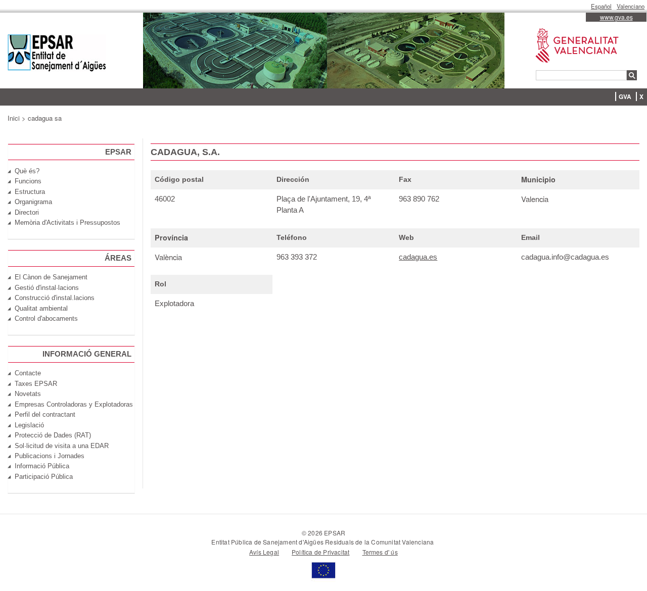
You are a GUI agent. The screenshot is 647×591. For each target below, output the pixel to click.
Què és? (27, 171)
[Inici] (57, 54)
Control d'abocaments (46, 318)
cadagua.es (418, 257)
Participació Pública (44, 476)
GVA (625, 96)
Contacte (28, 373)
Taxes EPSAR (36, 383)
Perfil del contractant (45, 414)
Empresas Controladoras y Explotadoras (74, 404)
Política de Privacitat (320, 552)
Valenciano (630, 6)
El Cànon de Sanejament (51, 277)
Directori (27, 212)
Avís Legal (264, 552)
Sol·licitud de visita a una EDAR (62, 446)
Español (601, 6)
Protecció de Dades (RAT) (53, 435)
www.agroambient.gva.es (572, 28)
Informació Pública (42, 466)
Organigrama (33, 202)
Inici (14, 118)
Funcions (28, 181)
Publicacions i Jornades (49, 456)
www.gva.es (616, 17)
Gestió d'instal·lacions (47, 287)
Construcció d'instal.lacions (55, 298)
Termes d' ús (380, 552)
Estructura (30, 191)
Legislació (29, 425)
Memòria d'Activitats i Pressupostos (67, 222)
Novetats (28, 394)
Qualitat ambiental (41, 308)
